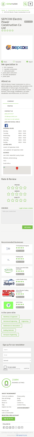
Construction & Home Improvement (18, 10)
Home (3, 10)
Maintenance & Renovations (11, 326)
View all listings (6, 398)
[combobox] (17, 360)
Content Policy (21, 405)
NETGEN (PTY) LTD (21, 435)
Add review (27, 227)
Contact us (20, 402)
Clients (19, 400)
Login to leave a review (26, 208)
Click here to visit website (12, 119)
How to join (5, 410)
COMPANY (10, 101)
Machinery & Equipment (10, 317)
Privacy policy (21, 396)
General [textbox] (6, 360)
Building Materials (8, 330)
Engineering (24, 321)
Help (3, 405)
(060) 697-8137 (9, 114)
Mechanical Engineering (10, 321)
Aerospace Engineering (10, 335)
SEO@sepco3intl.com (11, 116)
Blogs (18, 398)
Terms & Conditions (8, 396)
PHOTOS (10, 106)
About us (4, 402)
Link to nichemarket (7, 413)
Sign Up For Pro (8, 418)
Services (4, 400)
